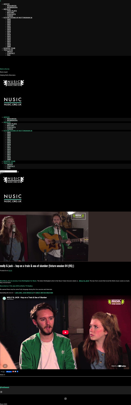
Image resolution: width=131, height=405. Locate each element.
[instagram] (1, 392)
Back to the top (4, 69)
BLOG (10, 270)
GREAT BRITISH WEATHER (44, 293)
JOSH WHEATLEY (28, 293)
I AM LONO (18, 293)
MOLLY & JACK (84, 281)
